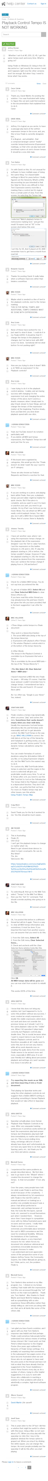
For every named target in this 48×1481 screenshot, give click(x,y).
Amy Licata (15, 322)
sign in (10, 1462)
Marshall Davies (17, 1162)
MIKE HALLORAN (17, 452)
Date (44, 84)
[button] (4, 55)
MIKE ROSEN (15, 292)
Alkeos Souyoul (16, 1395)
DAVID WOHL (15, 119)
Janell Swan (15, 1418)
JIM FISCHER (15, 828)
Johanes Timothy (17, 529)
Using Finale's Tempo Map (22, 795)
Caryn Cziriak (15, 88)
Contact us (31, 4)
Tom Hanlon (15, 162)
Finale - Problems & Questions (13, 19)
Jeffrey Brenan (13, 48)
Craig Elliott (15, 805)
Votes (39, 84)
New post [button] (10, 44)
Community (6, 17)
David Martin (16, 1402)
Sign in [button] (43, 4)
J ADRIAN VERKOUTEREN (20, 424)
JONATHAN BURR (17, 707)
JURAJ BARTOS (16, 1001)
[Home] (13, 4)
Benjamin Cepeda (17, 269)
